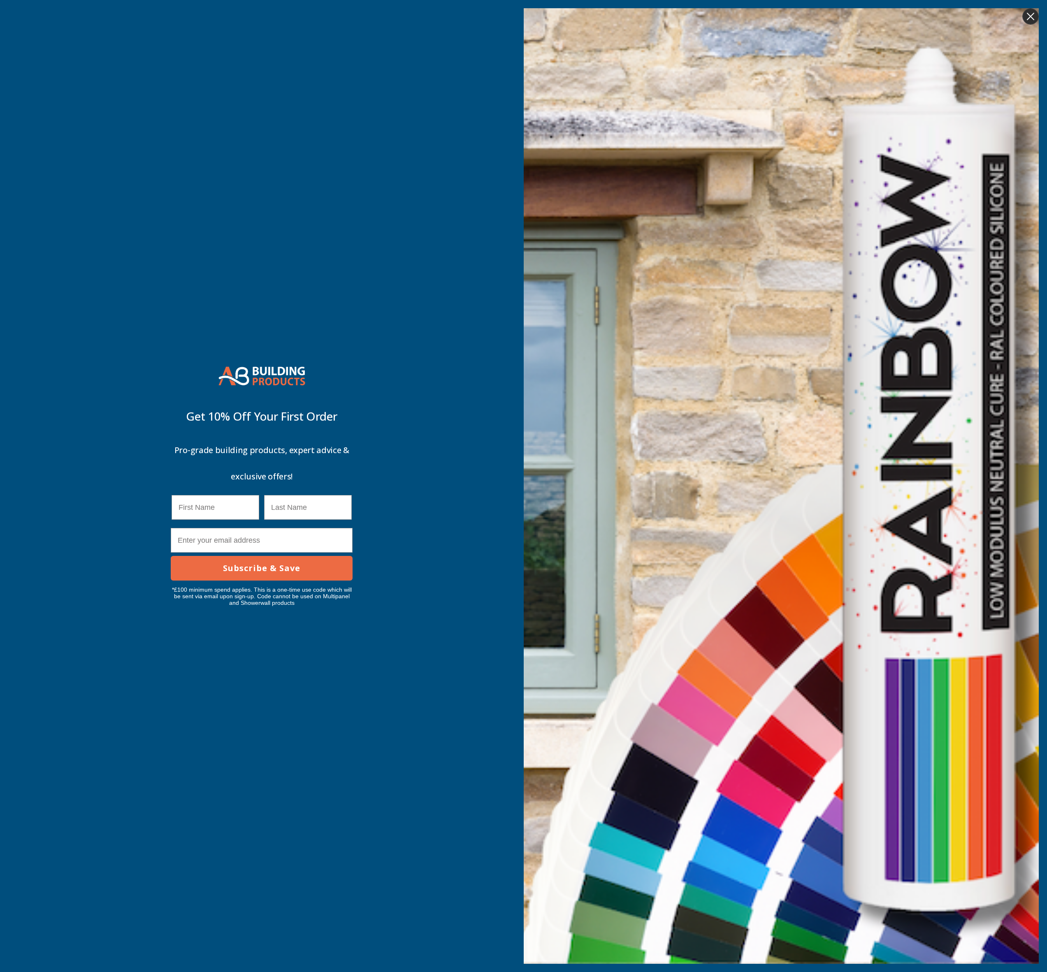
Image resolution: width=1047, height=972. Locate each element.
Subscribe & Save (261, 568)
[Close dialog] (1030, 16)
